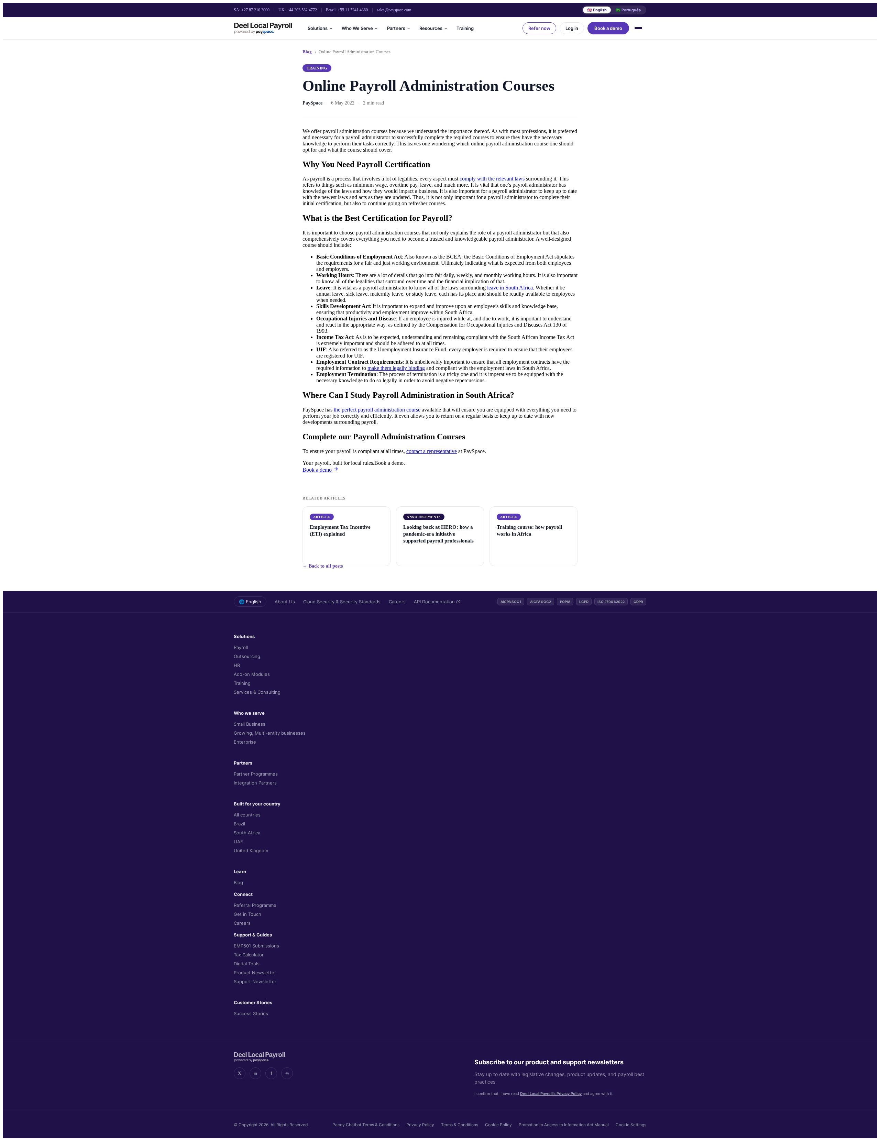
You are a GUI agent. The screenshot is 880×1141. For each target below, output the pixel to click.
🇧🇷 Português (628, 10)
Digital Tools (247, 963)
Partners (396, 28)
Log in (571, 28)
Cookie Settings (631, 1124)
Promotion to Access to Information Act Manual (564, 1124)
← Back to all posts (322, 566)
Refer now (539, 28)
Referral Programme (255, 905)
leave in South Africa (510, 287)
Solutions (318, 28)
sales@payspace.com (394, 10)
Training (465, 28)
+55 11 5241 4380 (353, 10)
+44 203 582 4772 (302, 10)
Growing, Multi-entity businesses (270, 733)
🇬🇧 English (597, 10)
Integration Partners (255, 783)
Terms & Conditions (459, 1124)
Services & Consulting (257, 692)
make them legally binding (396, 368)
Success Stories (251, 1013)
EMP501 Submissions (256, 945)
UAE (238, 841)
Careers (397, 601)
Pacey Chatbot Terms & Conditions (365, 1124)
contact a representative (431, 451)
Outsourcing (247, 656)
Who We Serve (357, 28)
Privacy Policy (420, 1124)
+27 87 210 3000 (255, 10)
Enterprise (245, 742)
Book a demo (608, 28)
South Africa (247, 832)
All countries (247, 815)
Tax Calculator (249, 954)
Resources (430, 28)
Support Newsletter (255, 981)
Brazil (239, 823)
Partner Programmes (256, 774)
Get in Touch (247, 914)
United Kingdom (251, 850)
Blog (307, 51)
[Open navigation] (639, 28)
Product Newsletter (255, 972)
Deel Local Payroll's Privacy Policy (551, 1093)
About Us (285, 601)
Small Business (249, 724)
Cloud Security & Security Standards (342, 601)
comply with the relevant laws (492, 179)
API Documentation (434, 601)
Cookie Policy (498, 1124)
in (255, 1073)
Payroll (241, 647)
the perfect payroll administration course (377, 410)
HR (237, 665)
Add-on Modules (252, 674)
